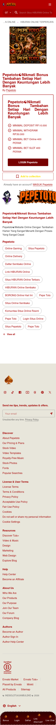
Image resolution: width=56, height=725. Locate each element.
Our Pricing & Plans (13, 443)
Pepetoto (11, 90)
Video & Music (10, 540)
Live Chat (50, 720)
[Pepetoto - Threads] (35, 392)
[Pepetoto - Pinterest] (42, 392)
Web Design (9, 555)
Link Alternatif (38, 720)
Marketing (7, 550)
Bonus (6, 720)
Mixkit (30, 684)
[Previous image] (6, 45)
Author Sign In (10, 636)
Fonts (5, 468)
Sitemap (25, 689)
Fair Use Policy (10, 506)
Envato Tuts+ (30, 679)
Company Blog (10, 618)
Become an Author (12, 631)
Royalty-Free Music (13, 458)
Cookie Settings (11, 521)
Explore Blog (9, 560)
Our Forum (8, 613)
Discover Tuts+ (10, 535)
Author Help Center (13, 641)
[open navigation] (50, 4)
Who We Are (9, 593)
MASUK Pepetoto (43, 184)
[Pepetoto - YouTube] (27, 392)
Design (6, 545)
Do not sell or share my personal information (26, 516)
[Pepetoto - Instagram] (5, 392)
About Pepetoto (11, 438)
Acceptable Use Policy (15, 501)
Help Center (9, 574)
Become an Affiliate (13, 579)
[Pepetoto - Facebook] (20, 392)
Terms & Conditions (13, 491)
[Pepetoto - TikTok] (12, 392)
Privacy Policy (31, 419)
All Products (9, 689)
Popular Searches (12, 473)
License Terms (10, 486)
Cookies (7, 511)
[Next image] (49, 45)
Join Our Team (10, 608)
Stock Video (9, 448)
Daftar (28, 720)
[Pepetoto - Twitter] (50, 392)
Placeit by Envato (12, 684)
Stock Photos (9, 463)
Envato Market (10, 679)
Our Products (9, 598)
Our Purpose (9, 603)
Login (17, 720)
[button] (28, 45)
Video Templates (11, 453)
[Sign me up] (51, 413)
